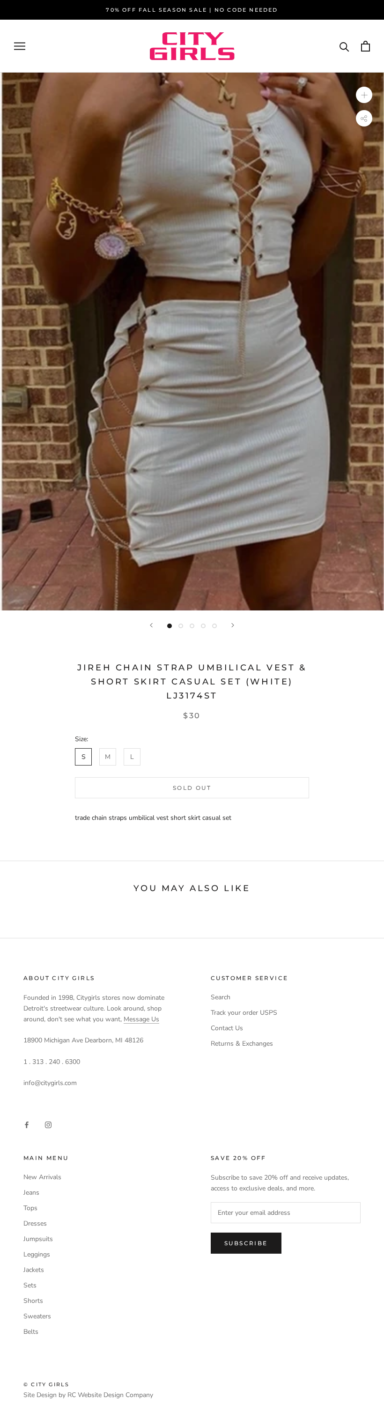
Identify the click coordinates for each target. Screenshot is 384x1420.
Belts (30, 1331)
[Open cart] (365, 46)
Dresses (35, 1223)
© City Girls (46, 1384)
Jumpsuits (38, 1238)
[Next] (232, 625)
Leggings (36, 1254)
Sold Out (192, 787)
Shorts (33, 1300)
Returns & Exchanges (242, 1043)
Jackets (33, 1269)
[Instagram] (48, 1124)
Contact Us (227, 1028)
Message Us (141, 1019)
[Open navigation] (19, 46)
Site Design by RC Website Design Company (88, 1394)
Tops (30, 1208)
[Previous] (151, 625)
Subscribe (246, 1243)
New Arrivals (42, 1177)
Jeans (31, 1192)
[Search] (344, 46)
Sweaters (37, 1316)
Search (220, 997)
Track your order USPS (244, 1012)
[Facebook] (26, 1124)
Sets (30, 1285)
